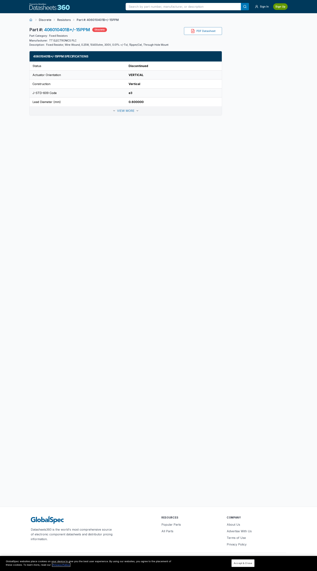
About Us (233, 524)
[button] (126, 110)
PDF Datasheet (206, 30)
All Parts (167, 531)
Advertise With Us (239, 531)
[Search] (245, 6)
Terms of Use (236, 538)
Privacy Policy (237, 544)
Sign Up (280, 6)
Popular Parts (171, 524)
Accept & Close (243, 563)
